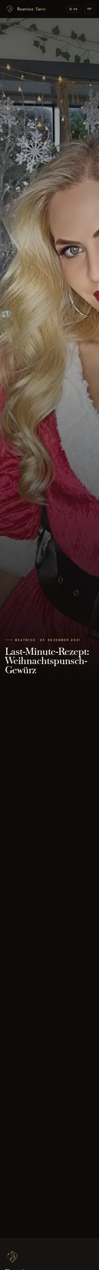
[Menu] (89, 9)
